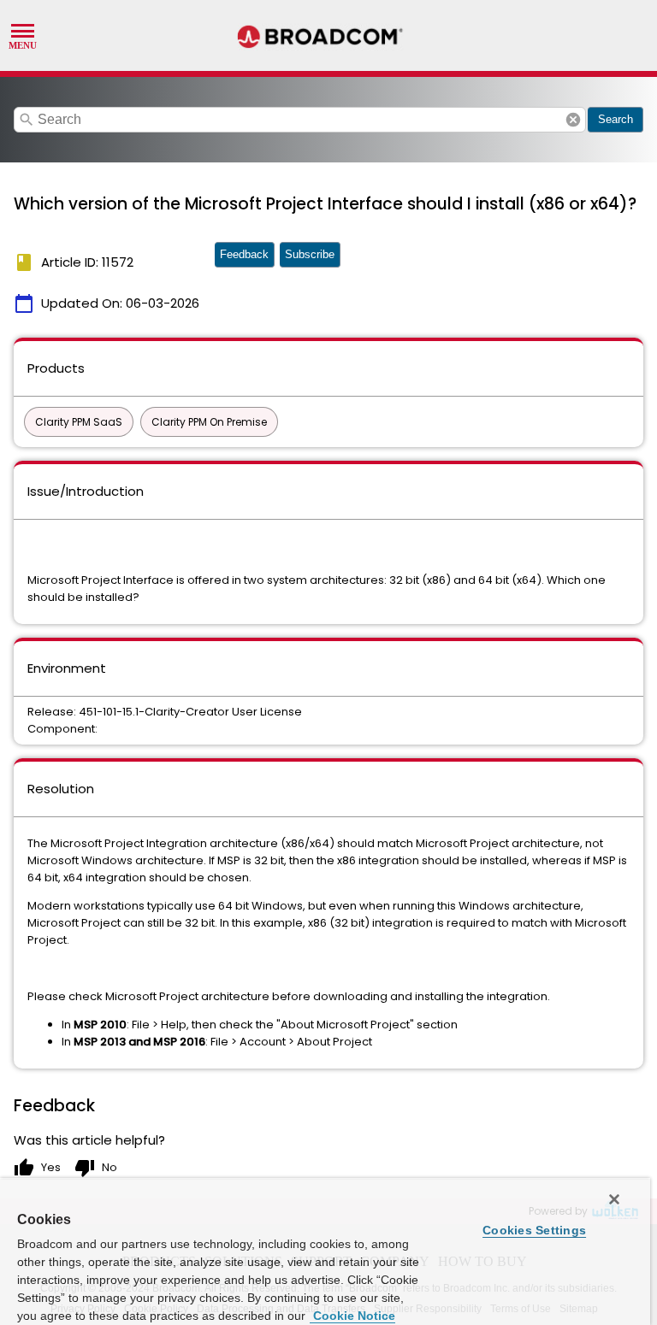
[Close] (614, 1199)
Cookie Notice (352, 1315)
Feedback (244, 254)
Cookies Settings (534, 1230)
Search (615, 119)
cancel (573, 119)
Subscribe (309, 254)
